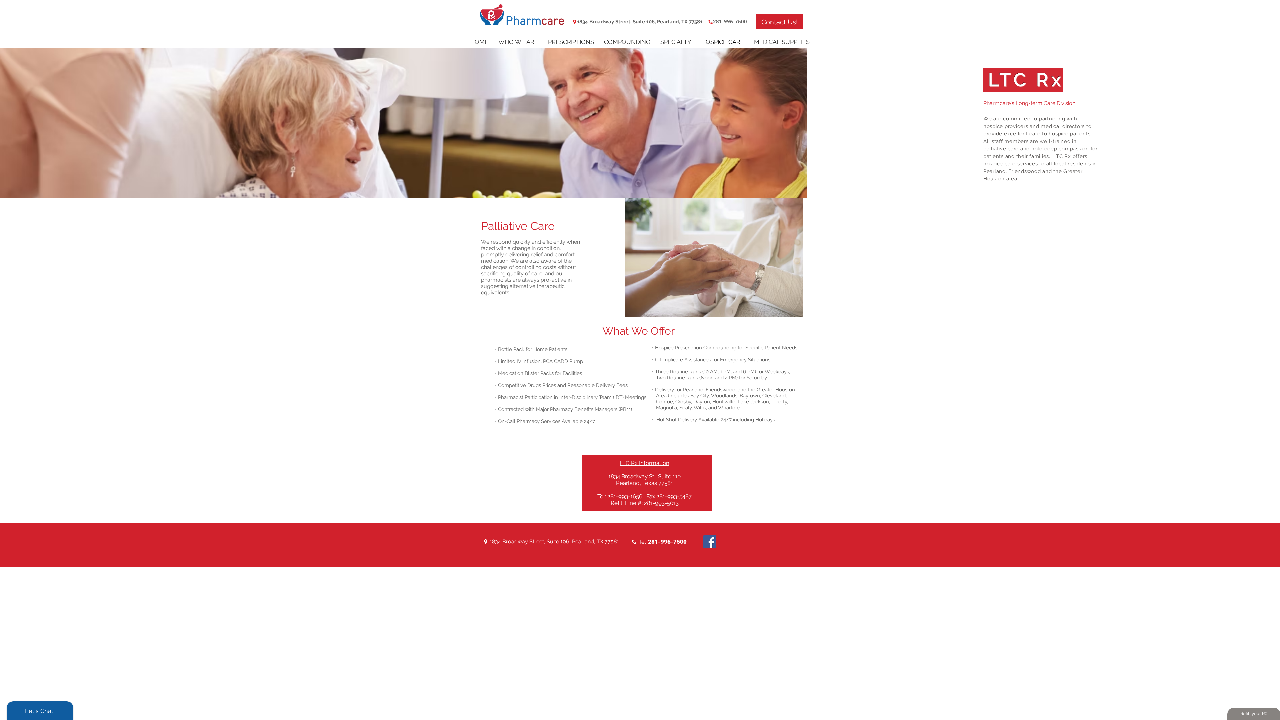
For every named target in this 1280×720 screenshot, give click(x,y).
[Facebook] (709, 541)
